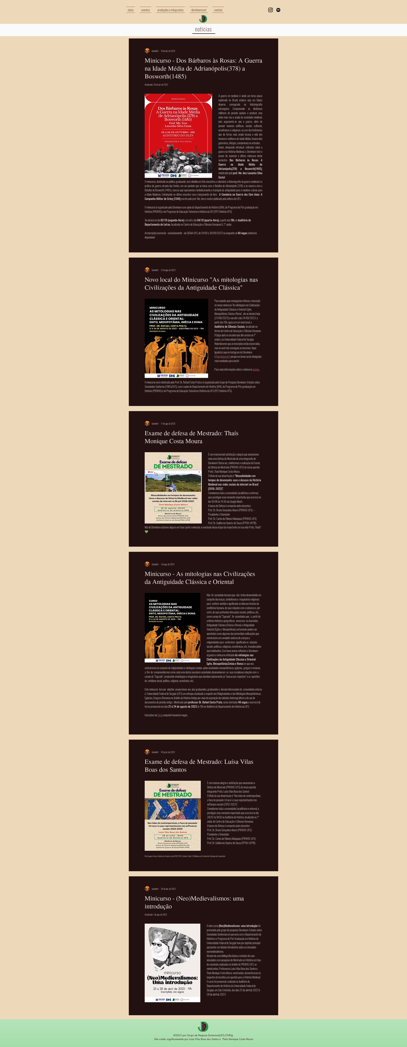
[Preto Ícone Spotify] (278, 10)
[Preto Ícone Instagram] (270, 10)
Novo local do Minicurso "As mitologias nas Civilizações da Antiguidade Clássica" (201, 283)
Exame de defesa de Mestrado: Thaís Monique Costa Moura (191, 437)
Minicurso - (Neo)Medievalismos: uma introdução (194, 902)
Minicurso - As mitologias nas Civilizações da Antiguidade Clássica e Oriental (200, 577)
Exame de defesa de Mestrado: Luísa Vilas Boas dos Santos (199, 765)
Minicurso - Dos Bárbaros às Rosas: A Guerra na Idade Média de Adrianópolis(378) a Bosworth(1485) (203, 68)
